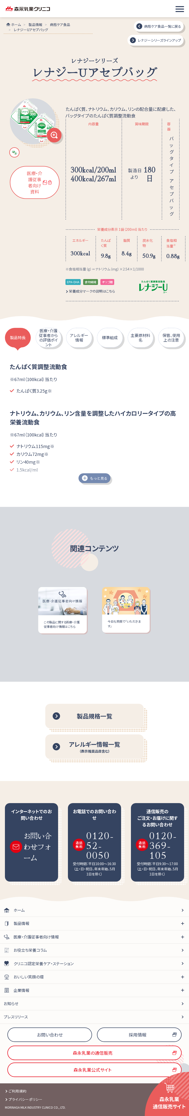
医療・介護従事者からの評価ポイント (48, 337)
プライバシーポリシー (26, 1099)
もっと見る (98, 478)
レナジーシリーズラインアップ (159, 40)
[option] (35, 123)
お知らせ (11, 1003)
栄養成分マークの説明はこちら (92, 291)
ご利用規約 (18, 1091)
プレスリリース (16, 1017)
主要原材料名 (140, 337)
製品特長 (18, 337)
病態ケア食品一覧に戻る (162, 26)
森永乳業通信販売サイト (169, 1102)
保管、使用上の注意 (171, 337)
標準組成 (110, 337)
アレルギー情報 (79, 337)
